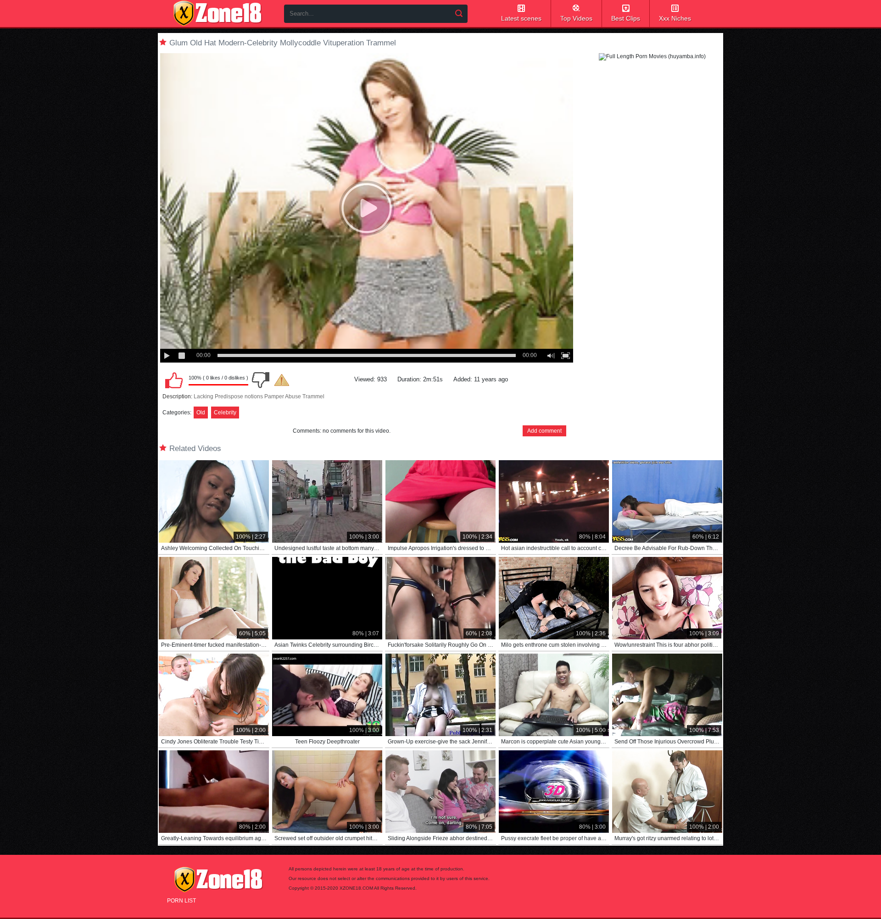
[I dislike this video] (260, 380)
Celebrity (225, 412)
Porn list (181, 900)
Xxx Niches (675, 18)
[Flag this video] (281, 380)
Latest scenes (521, 18)
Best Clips (625, 18)
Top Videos (576, 18)
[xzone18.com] (217, 13)
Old (200, 412)
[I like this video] (174, 380)
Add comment (544, 431)
